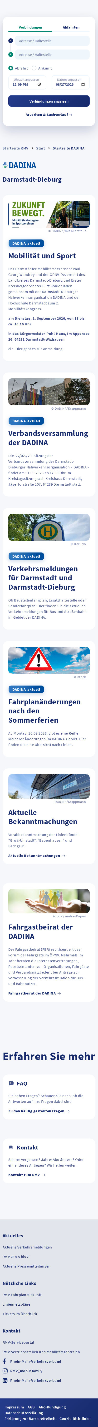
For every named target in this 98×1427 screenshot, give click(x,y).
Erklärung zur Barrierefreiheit (30, 1418)
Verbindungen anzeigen (49, 101)
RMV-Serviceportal (18, 1342)
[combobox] (52, 41)
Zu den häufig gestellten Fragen (36, 1111)
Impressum (14, 1407)
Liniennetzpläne (16, 1304)
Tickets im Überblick (20, 1313)
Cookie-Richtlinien (75, 1418)
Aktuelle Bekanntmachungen (34, 855)
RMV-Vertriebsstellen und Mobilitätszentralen (41, 1351)
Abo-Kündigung (52, 1407)
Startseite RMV (16, 148)
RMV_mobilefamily (26, 1370)
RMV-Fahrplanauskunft (22, 1294)
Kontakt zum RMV (24, 1174)
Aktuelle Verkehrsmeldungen (27, 1247)
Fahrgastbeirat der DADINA (32, 993)
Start (40, 148)
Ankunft (45, 68)
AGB (31, 1407)
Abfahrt (21, 68)
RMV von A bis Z (16, 1256)
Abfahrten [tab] (71, 27)
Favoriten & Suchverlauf (47, 114)
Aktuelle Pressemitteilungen (27, 1266)
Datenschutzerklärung (24, 1412)
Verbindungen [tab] (30, 27)
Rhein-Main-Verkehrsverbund (35, 1361)
